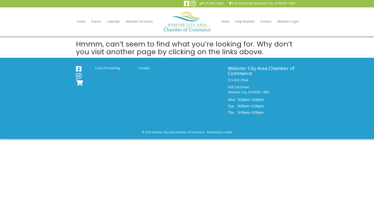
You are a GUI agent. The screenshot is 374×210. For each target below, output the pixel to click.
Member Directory (139, 21)
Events (96, 21)
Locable (227, 132)
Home (81, 21)
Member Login (288, 21)
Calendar (113, 21)
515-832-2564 (213, 3)
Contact (265, 21)
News (225, 21)
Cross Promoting (107, 68)
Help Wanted (244, 21)
